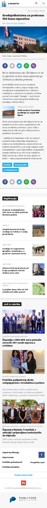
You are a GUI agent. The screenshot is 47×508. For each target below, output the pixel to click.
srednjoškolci (10, 170)
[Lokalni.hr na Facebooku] (42, 455)
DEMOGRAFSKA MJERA (25, 107)
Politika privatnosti (12, 462)
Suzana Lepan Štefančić (16, 23)
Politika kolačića (10, 467)
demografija (21, 165)
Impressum (8, 457)
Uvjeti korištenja (10, 452)
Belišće (7, 165)
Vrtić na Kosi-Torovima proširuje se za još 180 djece (28, 112)
